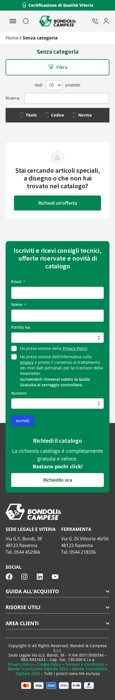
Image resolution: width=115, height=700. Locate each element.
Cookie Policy (49, 664)
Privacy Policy (75, 348)
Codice (57, 115)
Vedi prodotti (57, 85)
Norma (85, 115)
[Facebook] (9, 576)
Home (12, 38)
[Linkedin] (39, 576)
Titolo (31, 115)
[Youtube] (55, 576)
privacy (26, 362)
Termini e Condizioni (84, 664)
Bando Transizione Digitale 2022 (38, 668)
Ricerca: (13, 98)
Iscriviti (22, 420)
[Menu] (12, 21)
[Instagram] (24, 576)
